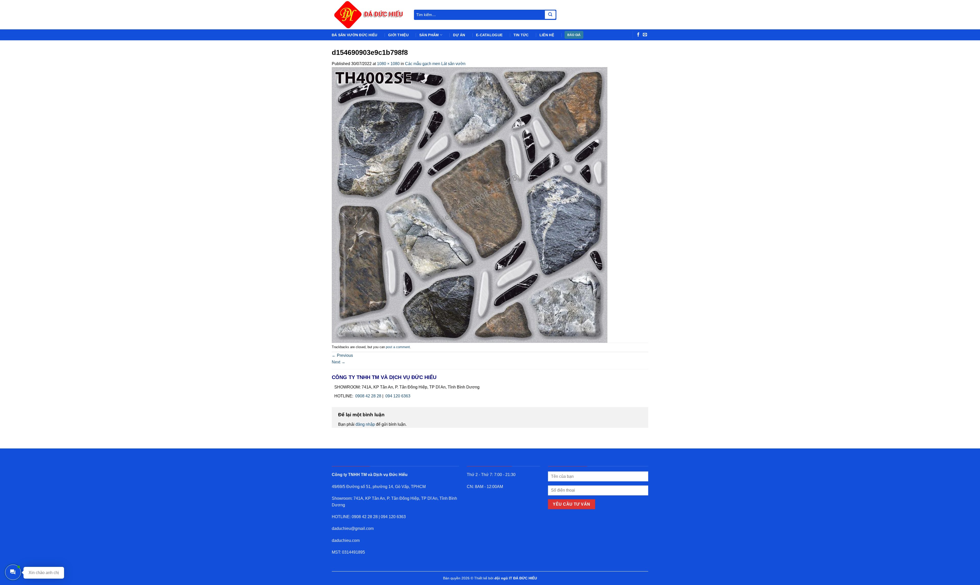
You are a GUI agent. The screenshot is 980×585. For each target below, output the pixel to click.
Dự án (459, 35)
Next (338, 362)
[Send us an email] (645, 34)
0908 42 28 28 (368, 396)
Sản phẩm (429, 35)
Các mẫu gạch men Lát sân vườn (435, 64)
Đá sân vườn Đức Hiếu (354, 35)
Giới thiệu (398, 35)
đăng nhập (365, 424)
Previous (342, 355)
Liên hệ (547, 35)
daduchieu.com (346, 540)
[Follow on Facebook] (638, 34)
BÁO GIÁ (574, 35)
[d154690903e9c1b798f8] (469, 204)
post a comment (398, 347)
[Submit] (550, 14)
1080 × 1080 (388, 64)
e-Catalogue (489, 35)
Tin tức (521, 35)
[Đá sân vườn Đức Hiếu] (369, 14)
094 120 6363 (397, 396)
